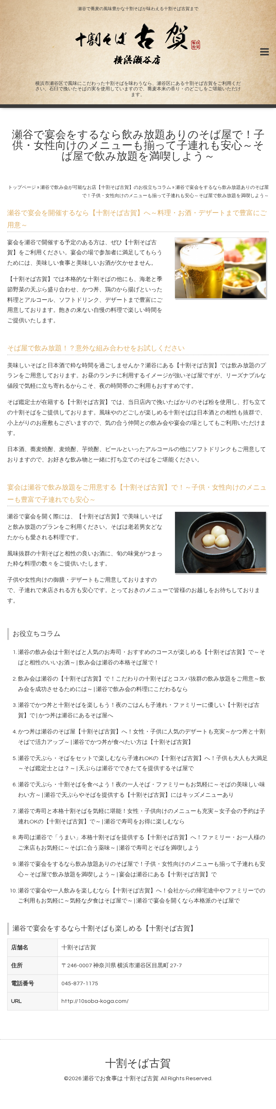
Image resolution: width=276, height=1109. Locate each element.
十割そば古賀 (138, 1063)
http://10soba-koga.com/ (95, 1001)
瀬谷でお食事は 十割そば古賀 (120, 1078)
